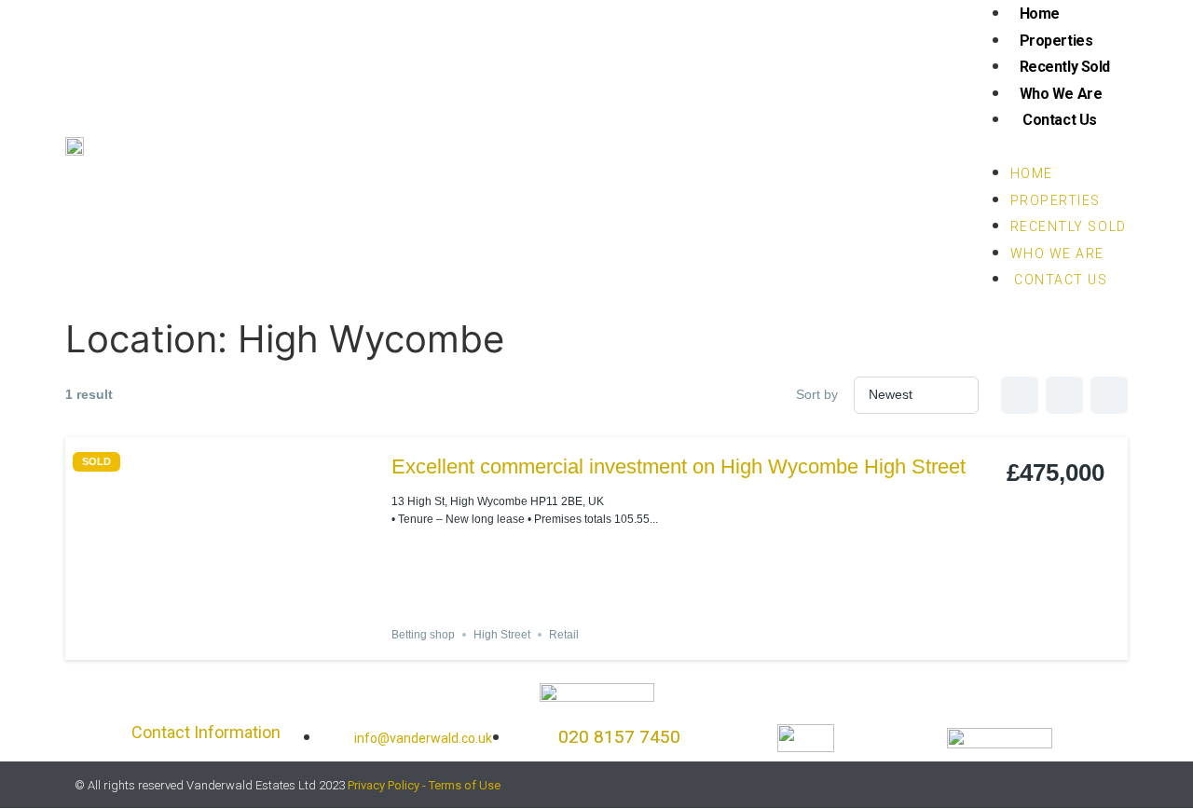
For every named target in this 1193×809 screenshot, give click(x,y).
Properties (1056, 40)
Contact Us (1058, 120)
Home (1040, 13)
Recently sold (1065, 66)
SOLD (96, 462)
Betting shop (423, 634)
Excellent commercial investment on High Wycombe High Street (678, 466)
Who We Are (1061, 94)
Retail (564, 634)
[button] (1050, 146)
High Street (501, 634)
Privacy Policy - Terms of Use (424, 785)
